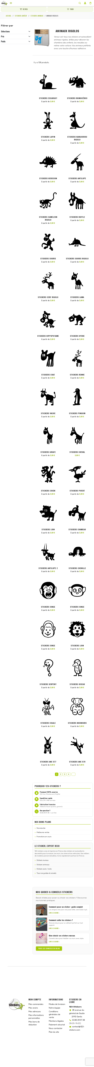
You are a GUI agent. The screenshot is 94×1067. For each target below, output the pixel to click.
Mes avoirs (33, 1008)
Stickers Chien (48, 490)
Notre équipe (54, 1008)
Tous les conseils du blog (49, 948)
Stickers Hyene (77, 336)
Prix (2, 36)
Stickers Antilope (77, 178)
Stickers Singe (48, 606)
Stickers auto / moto (44, 869)
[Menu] (11, 3)
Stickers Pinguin (77, 413)
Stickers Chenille (77, 568)
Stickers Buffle (77, 217)
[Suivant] (73, 774)
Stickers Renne (77, 374)
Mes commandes (36, 1004)
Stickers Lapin (48, 136)
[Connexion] (85, 3)
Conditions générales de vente (54, 1014)
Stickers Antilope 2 (48, 568)
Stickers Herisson (48, 178)
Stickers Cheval (77, 452)
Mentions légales (56, 1021)
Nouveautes (41, 828)
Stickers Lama (77, 297)
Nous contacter (55, 1028)
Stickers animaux (43, 865)
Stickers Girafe (48, 452)
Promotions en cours (44, 837)
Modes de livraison (57, 1004)
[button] (58, 74)
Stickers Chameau (77, 529)
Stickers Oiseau (77, 684)
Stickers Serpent (48, 684)
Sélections (5, 31)
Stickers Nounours (77, 723)
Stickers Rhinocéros (77, 98)
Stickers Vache (48, 413)
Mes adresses (35, 1011)
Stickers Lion (48, 529)
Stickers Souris (48, 258)
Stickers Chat (48, 374)
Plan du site (54, 1032)
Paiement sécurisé (57, 1024)
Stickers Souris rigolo (77, 258)
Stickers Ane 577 (48, 761)
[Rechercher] (79, 3)
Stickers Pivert (77, 490)
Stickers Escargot (48, 98)
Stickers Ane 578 (77, 761)
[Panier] (90, 3)
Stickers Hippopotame (48, 336)
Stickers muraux (42, 860)
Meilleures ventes (43, 832)
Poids (3, 41)
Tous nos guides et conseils (46, 873)
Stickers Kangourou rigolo (77, 138)
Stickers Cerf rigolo (48, 297)
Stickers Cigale (48, 723)
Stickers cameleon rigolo (48, 218)
